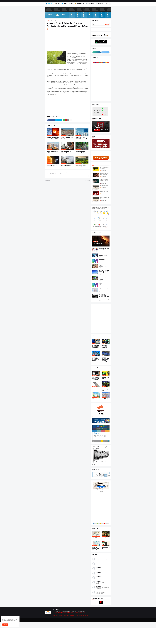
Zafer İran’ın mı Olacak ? (104, 538)
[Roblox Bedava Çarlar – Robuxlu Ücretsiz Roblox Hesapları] (95, 278)
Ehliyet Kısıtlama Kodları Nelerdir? (104, 289)
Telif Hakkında (102, 259)
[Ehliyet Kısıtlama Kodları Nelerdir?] (95, 290)
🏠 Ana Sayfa (47, 0)
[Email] (68, 120)
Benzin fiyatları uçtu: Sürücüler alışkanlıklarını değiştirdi (104, 347)
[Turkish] (108, 63)
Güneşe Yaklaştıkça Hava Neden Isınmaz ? (52, 166)
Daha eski (87, 180)
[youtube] (107, 1)
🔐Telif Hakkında (60, 0)
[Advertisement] (67, 41)
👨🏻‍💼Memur (70, 3)
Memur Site (52, 619)
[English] (94, 63)
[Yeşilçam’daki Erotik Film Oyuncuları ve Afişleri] (95, 266)
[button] (107, 3)
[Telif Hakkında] (95, 261)
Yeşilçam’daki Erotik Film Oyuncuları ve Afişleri (104, 266)
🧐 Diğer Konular (79, 3)
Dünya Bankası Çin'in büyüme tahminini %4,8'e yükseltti (95, 359)
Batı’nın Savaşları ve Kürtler (106, 548)
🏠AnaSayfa (57, 3)
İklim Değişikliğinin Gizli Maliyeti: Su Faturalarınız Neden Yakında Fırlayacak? (66, 153)
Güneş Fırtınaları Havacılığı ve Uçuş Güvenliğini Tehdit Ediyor (53, 138)
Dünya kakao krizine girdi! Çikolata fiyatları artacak (104, 174)
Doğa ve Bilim (53, 20)
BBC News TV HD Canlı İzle (104, 191)
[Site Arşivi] (95, 285)
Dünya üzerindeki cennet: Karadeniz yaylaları (81, 166)
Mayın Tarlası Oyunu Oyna (106, 399)
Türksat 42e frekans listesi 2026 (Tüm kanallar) (104, 255)
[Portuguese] (102, 63)
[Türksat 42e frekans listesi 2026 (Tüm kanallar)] (95, 255)
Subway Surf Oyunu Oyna (96, 399)
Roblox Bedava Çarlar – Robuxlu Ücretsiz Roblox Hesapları (104, 278)
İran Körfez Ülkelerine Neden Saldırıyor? (95, 548)
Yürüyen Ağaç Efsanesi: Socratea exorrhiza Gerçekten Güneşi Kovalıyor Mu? (82, 153)
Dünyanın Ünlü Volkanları (66, 165)
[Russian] (104, 63)
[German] (98, 63)
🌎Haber (64, 3)
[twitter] (105, 1)
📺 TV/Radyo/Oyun (99, 3)
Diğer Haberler (95, 179)
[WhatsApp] (64, 120)
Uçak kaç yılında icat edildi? (104, 185)
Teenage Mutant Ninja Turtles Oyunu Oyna (105, 389)
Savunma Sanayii (95, 186)
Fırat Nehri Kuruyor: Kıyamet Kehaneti (67, 138)
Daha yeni (48, 180)
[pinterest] (109, 1)
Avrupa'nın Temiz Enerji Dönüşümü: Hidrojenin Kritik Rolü (81, 139)
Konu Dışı (57, 116)
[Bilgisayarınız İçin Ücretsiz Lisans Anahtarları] (95, 250)
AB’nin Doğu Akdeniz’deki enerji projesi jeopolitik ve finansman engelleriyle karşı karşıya (105, 360)
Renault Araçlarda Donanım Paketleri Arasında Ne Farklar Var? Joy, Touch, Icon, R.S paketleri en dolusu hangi (104, 296)
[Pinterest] (66, 120)
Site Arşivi (101, 283)
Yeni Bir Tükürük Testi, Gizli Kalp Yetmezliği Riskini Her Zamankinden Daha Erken (104, 180)
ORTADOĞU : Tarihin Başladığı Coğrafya (96, 538)
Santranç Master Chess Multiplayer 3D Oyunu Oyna (95, 378)
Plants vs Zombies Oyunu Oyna (105, 378)
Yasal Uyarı (109, 619)
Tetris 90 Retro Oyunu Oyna (95, 389)
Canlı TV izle (95, 192)
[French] (96, 63)
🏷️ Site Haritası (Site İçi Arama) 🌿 (69, 0)
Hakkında (96, 619)
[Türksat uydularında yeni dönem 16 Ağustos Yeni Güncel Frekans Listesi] (95, 272)
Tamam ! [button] (5, 624)
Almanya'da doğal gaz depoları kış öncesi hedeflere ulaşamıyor (95, 347)
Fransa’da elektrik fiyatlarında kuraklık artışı (52, 152)
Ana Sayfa (48, 20)
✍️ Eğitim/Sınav (89, 3)
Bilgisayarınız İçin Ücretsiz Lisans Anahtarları (104, 249)
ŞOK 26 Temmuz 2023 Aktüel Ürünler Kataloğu (104, 168)
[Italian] (100, 63)
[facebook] (103, 1)
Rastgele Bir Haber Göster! (101, 157)
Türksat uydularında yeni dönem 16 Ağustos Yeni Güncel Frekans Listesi (104, 271)
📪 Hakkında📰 (53, 0)
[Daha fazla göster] (71, 120)
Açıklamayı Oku (12, 621)
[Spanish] (106, 63)
